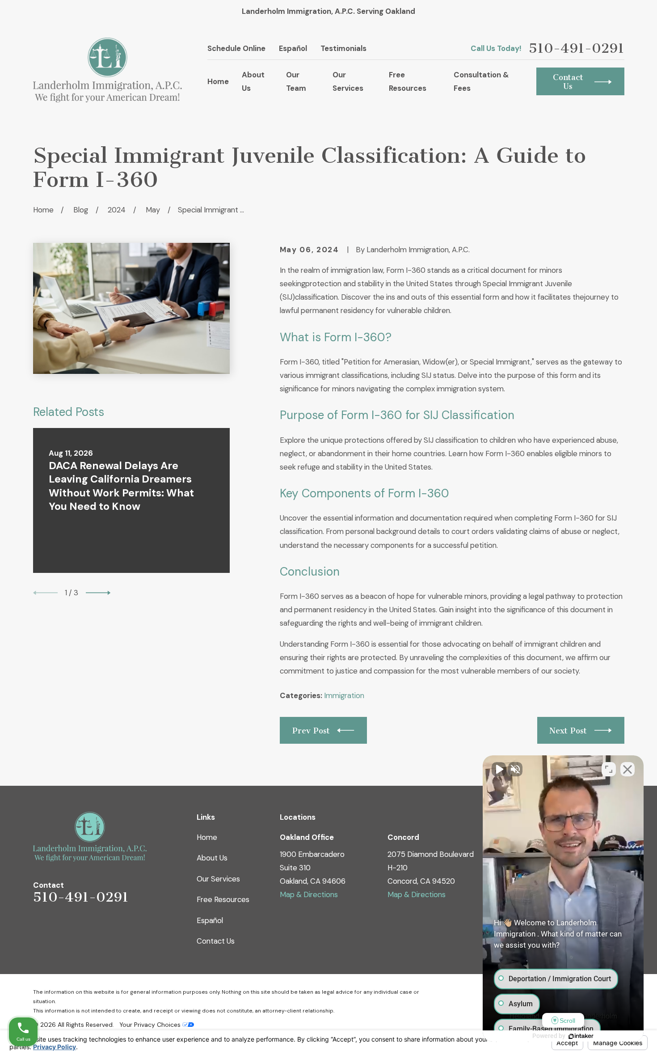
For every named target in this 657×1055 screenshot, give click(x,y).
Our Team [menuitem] (296, 81)
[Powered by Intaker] (581, 1036)
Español (293, 48)
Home (207, 837)
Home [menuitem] (218, 81)
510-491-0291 (576, 48)
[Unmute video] (499, 769)
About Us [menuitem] (253, 81)
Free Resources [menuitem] (407, 81)
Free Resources (223, 899)
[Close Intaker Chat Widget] (627, 769)
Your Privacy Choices (150, 1025)
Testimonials (343, 48)
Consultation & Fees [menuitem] (481, 81)
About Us (212, 858)
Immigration (344, 695)
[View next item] (98, 592)
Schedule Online (236, 48)
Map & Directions (309, 894)
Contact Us (216, 941)
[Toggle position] (609, 769)
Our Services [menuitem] (348, 81)
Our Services (218, 879)
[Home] (107, 70)
